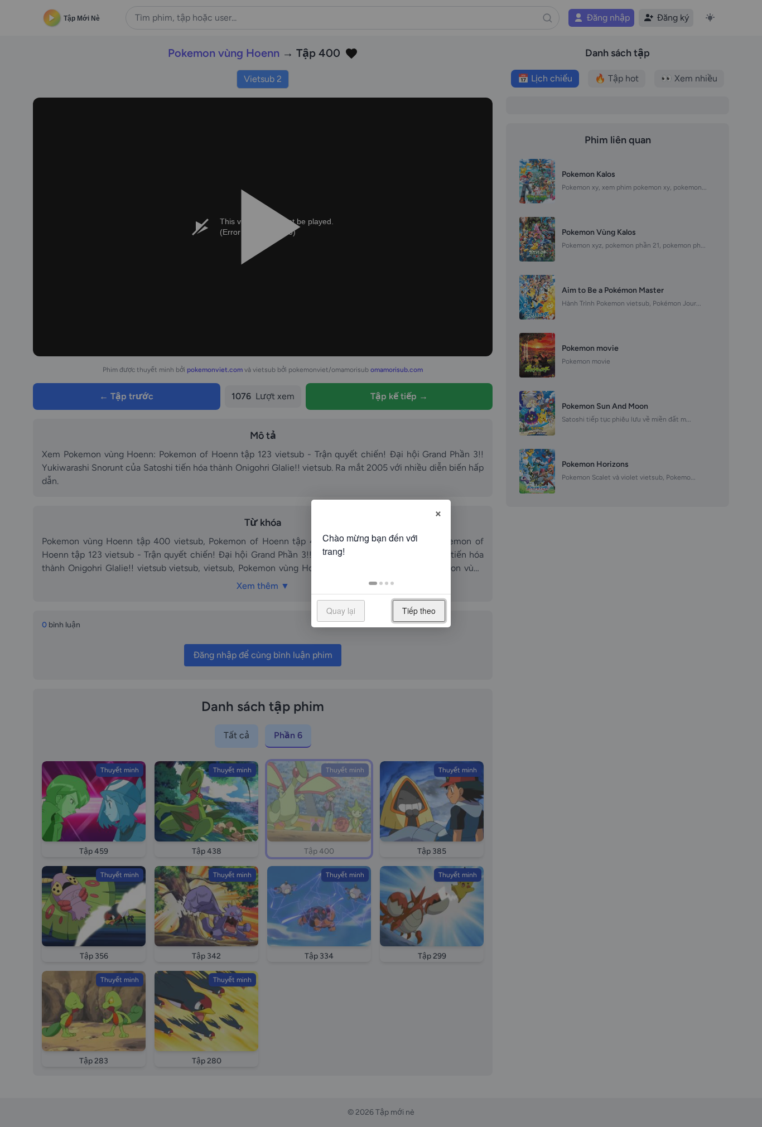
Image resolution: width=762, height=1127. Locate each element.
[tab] (373, 583)
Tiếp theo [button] (419, 610)
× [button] (438, 512)
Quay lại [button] (340, 610)
